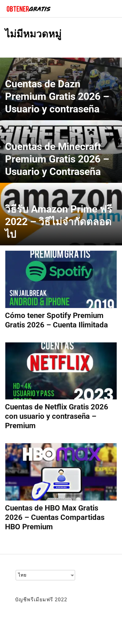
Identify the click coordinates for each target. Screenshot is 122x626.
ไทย (22, 574)
